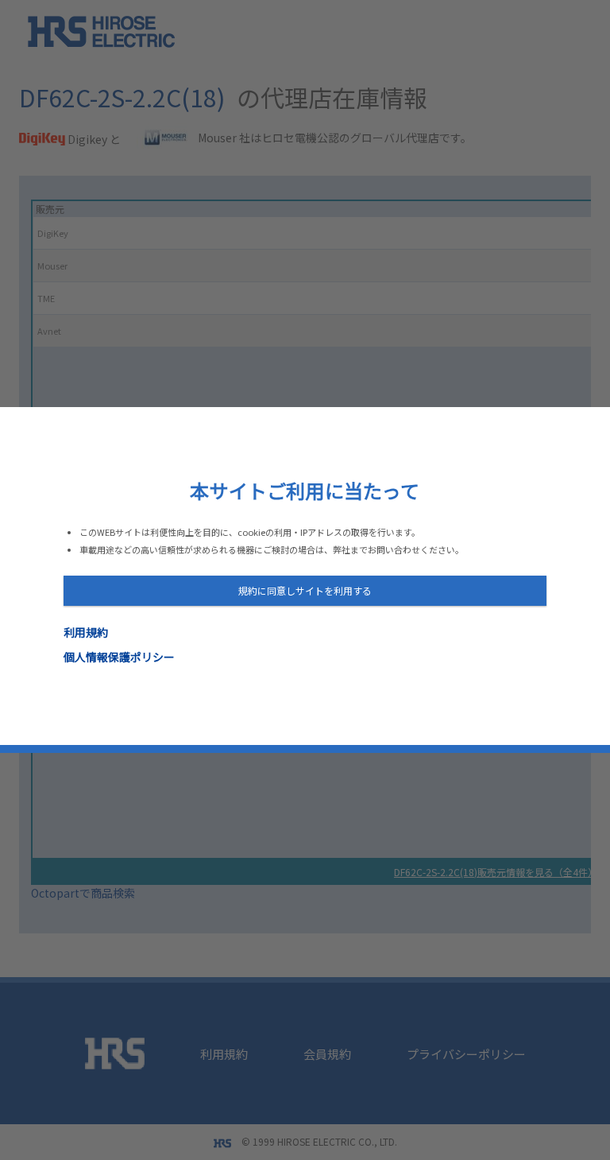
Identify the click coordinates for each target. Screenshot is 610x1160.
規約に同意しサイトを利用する (305, 590)
